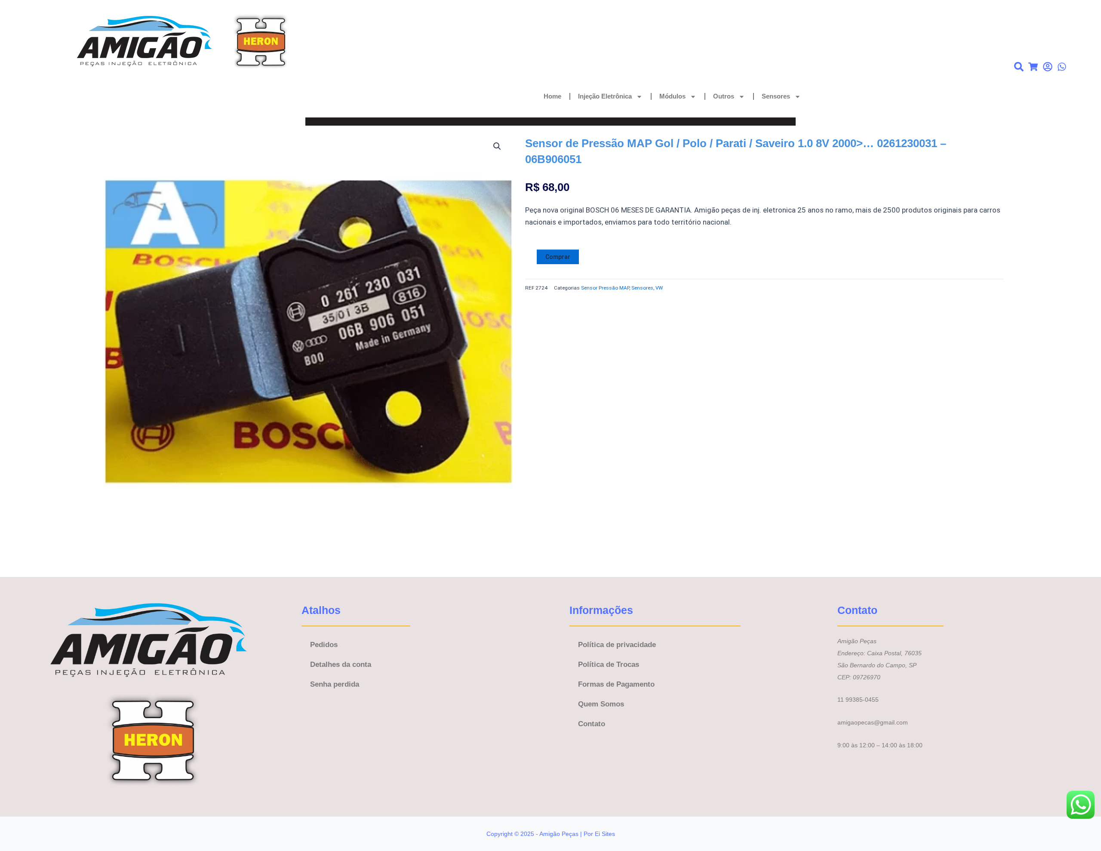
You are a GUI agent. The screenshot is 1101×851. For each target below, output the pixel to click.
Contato (591, 724)
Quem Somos (601, 704)
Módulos (672, 96)
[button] (497, 146)
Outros (723, 96)
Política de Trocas (608, 664)
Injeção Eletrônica (605, 96)
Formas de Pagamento (616, 684)
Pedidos (324, 645)
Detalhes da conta (340, 664)
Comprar (557, 256)
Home (552, 96)
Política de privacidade (617, 645)
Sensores (776, 96)
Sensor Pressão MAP (605, 288)
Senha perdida (334, 684)
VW (659, 288)
